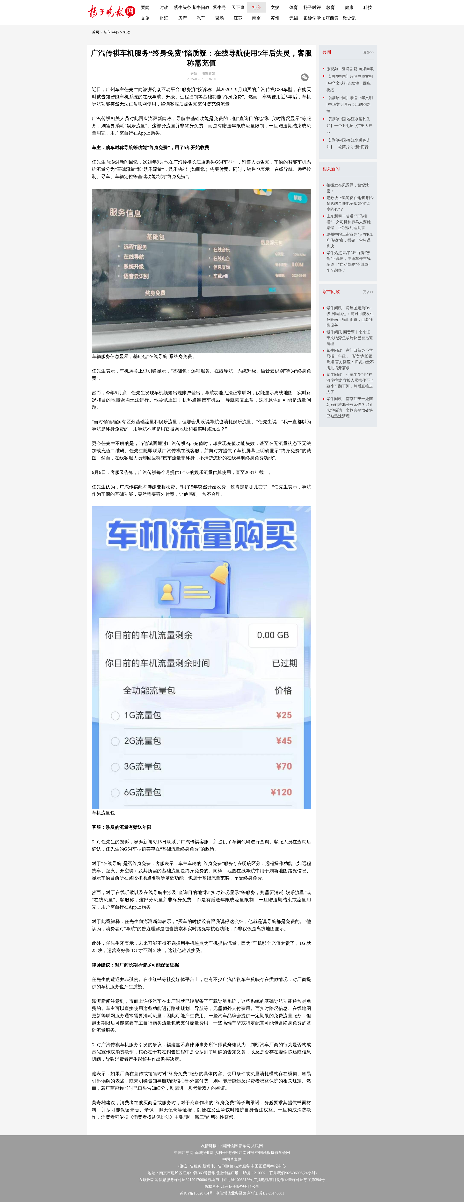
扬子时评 (312, 7)
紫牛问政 (201, 7)
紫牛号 (219, 7)
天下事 (238, 7)
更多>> (368, 52)
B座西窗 (331, 18)
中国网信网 (228, 1146)
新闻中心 (111, 32)
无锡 (293, 18)
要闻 (145, 7)
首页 (96, 32)
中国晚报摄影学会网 (272, 1153)
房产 (182, 18)
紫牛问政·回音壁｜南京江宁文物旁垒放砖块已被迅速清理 (349, 338)
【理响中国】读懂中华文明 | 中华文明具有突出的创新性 (349, 104)
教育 (330, 7)
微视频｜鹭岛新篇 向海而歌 (350, 69)
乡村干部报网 (226, 1153)
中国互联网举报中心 (268, 1166)
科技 (367, 7)
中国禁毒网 (232, 1159)
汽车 (200, 18)
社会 (256, 7)
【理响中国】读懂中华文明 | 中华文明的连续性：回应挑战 (349, 83)
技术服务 (242, 1166)
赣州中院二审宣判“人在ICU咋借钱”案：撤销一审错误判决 (350, 240)
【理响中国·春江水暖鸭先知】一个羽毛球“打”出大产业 (349, 126)
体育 (293, 7)
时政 (164, 7)
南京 (256, 18)
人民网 (257, 1146)
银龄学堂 (312, 18)
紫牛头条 (182, 7)
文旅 (145, 18)
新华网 (244, 1146)
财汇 (164, 18)
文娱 (275, 7)
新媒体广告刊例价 (218, 1166)
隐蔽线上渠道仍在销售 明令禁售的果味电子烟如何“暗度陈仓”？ (350, 203)
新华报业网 (204, 1153)
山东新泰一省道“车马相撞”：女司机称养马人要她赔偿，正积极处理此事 (348, 222)
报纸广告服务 (190, 1166)
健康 (349, 7)
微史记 (349, 18)
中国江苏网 (183, 1153)
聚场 (219, 18)
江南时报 (246, 1153)
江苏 (238, 18)
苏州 (275, 18)
